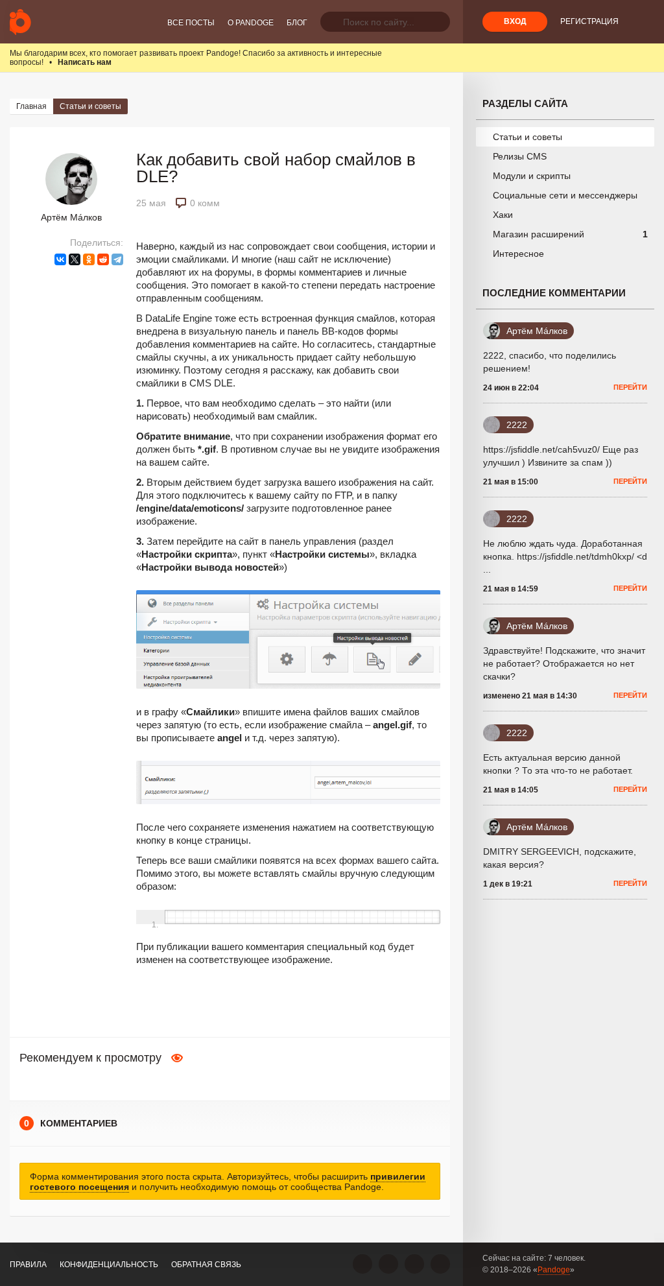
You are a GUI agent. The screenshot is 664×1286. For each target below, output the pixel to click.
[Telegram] (117, 259)
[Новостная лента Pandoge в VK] (362, 1264)
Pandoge (554, 1269)
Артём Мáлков (71, 217)
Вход (515, 21)
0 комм (205, 203)
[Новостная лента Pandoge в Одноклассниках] (388, 1264)
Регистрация (589, 21)
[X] (74, 259)
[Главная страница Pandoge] (20, 21)
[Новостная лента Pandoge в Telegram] (440, 1264)
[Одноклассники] (89, 259)
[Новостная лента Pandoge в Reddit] (414, 1264)
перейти (630, 387)
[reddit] (103, 259)
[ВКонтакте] (60, 259)
